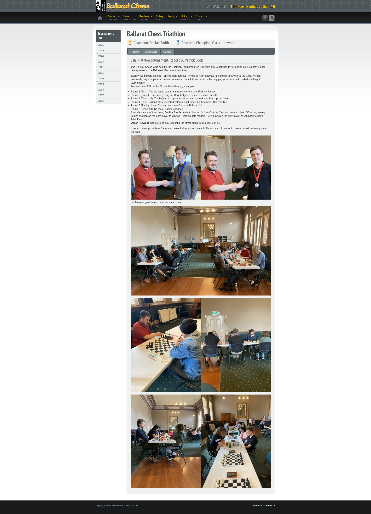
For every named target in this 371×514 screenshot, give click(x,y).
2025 (101, 50)
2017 (101, 95)
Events (111, 18)
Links (184, 18)
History (170, 16)
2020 (101, 78)
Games (167, 51)
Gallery (159, 18)
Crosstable (151, 51)
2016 (101, 101)
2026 (101, 45)
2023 (101, 61)
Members (143, 18)
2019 (101, 84)
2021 (101, 73)
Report (135, 51)
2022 (101, 67)
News (129, 18)
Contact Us (269, 505)
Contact (199, 18)
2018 (101, 89)
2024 (101, 56)
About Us (257, 505)
